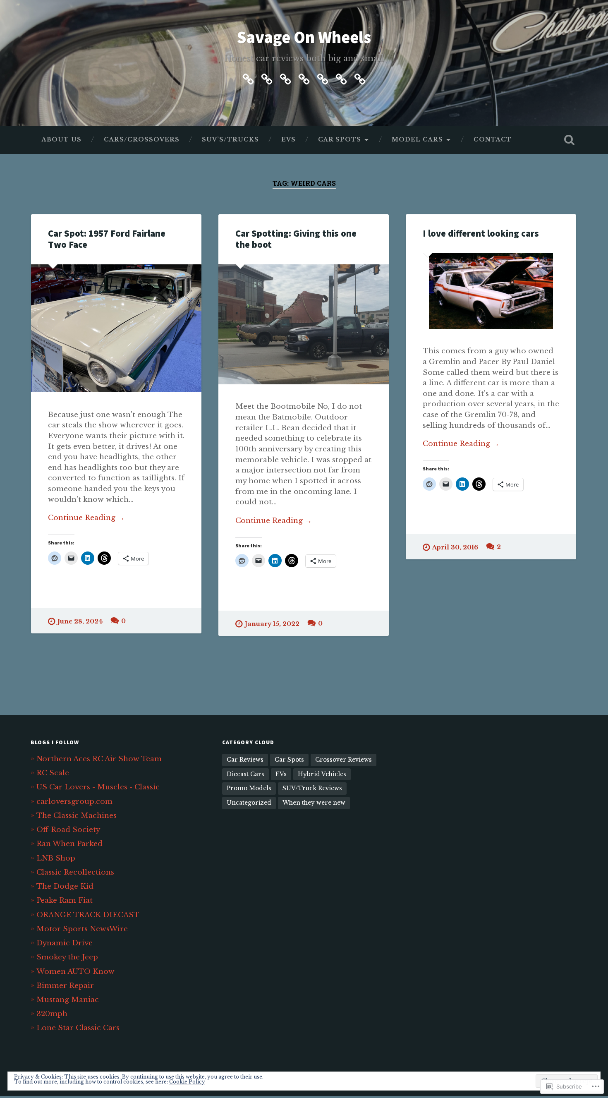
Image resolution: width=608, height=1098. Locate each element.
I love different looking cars (481, 233)
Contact (493, 139)
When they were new (313, 802)
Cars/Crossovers (142, 139)
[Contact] (359, 78)
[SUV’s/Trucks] (285, 78)
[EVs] (304, 78)
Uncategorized (249, 802)
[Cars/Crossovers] (266, 78)
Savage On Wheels (304, 37)
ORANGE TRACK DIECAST (87, 914)
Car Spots (339, 139)
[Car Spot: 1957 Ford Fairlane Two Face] (116, 328)
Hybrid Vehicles (322, 774)
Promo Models (249, 788)
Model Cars (417, 139)
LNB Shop (55, 858)
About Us (61, 139)
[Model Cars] (341, 78)
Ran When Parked (69, 843)
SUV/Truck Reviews (312, 788)
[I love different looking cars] (491, 291)
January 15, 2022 (272, 624)
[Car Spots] (322, 78)
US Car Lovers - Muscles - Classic (98, 786)
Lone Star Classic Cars (78, 1027)
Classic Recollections (75, 872)
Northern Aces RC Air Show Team (99, 758)
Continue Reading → (86, 517)
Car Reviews (245, 759)
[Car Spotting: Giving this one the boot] (303, 324)
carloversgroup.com (74, 801)
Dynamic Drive (64, 942)
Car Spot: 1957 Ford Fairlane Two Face (106, 239)
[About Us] (248, 78)
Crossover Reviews (343, 759)
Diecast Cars (245, 774)
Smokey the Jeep (67, 956)
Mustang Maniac (67, 999)
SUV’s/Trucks (230, 139)
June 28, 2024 (80, 621)
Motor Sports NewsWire (82, 928)
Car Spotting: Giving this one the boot (296, 239)
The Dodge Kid (64, 886)
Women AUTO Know (75, 971)
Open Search (569, 140)
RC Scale (52, 772)
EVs (288, 139)
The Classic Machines (76, 815)
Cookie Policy (187, 1082)
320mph (51, 1013)
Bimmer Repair (65, 985)
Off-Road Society (68, 829)
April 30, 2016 (455, 547)
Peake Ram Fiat (64, 900)
